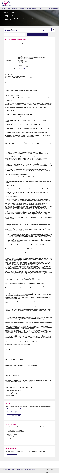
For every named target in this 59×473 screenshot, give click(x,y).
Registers (22, 8)
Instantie (7, 43)
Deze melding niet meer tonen (44, 29)
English (3, 469)
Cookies (13, 469)
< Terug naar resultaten (37, 34)
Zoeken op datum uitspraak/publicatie (15, 408)
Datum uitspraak (8, 45)
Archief (30, 469)
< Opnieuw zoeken (14, 34)
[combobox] (46, 40)
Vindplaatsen (8, 60)
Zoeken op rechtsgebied (12, 412)
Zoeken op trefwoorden (12, 410)
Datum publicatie (9, 47)
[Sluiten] (53, 29)
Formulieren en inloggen (53, 8)
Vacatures (26, 469)
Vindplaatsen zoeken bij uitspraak (14, 414)
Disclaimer (33, 469)
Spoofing (22, 469)
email (56, 469)
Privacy (9, 469)
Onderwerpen (7, 8)
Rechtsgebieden (8, 51)
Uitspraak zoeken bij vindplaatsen (14, 415)
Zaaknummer (8, 49)
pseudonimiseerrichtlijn (12, 30)
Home (2, 8)
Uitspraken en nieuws (15, 8)
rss (54, 469)
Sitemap (6, 469)
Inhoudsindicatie (9, 56)
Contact (39, 8)
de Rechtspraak (28, 8)
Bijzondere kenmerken (10, 54)
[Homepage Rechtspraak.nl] (5, 3)
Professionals (34, 8)
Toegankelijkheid (17, 469)
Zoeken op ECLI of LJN (12, 411)
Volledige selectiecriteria (12, 441)
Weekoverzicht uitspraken (12, 454)
